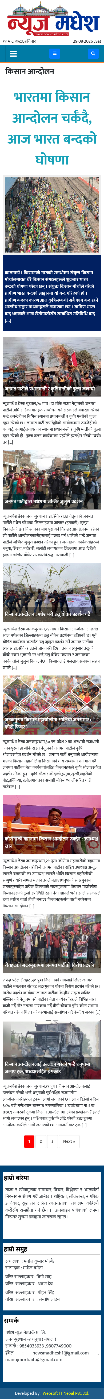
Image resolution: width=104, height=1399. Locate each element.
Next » (69, 1141)
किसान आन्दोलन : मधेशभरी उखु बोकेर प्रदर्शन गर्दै (47, 615)
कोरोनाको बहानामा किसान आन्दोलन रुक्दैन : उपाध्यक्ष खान (51, 842)
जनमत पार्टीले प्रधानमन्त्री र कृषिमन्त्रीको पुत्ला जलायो (50, 389)
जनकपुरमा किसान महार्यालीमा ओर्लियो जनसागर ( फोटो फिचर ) (48, 723)
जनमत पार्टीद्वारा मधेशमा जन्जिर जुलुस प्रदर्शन (44, 502)
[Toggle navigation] (13, 53)
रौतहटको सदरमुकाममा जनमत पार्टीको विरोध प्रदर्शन (49, 966)
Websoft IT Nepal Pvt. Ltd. (66, 1393)
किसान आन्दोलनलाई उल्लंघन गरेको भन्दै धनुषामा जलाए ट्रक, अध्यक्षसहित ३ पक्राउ (47, 1068)
